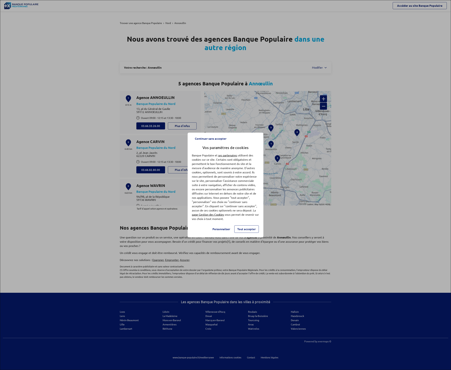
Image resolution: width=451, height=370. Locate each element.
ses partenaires (227, 155)
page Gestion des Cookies (208, 214)
